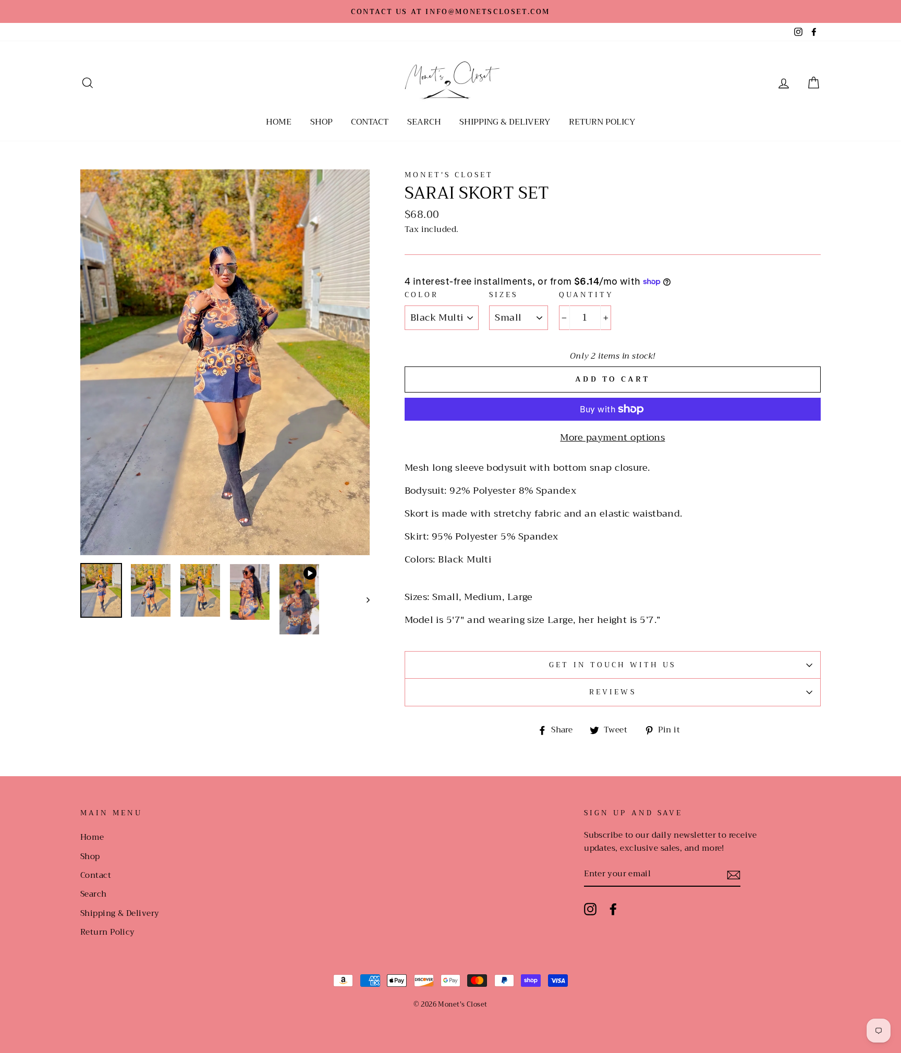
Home (278, 122)
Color (422, 295)
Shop (321, 122)
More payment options (612, 437)
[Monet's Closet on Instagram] (590, 908)
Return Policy (602, 122)
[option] (450, 11)
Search (424, 122)
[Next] (363, 599)
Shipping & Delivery (504, 122)
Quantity (586, 295)
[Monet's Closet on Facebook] (613, 908)
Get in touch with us (612, 665)
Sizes (503, 295)
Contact (369, 122)
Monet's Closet (449, 175)
